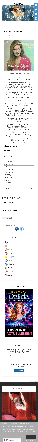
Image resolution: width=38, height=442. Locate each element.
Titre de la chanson (9, 202)
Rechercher (7, 218)
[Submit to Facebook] (17, 229)
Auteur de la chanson (10, 210)
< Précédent (8, 188)
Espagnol (7, 35)
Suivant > (31, 188)
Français (10, 440)
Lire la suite (19, 409)
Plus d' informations (30, 440)
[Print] (29, 73)
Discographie (19, 389)
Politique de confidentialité (22, 365)
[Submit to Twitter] (21, 229)
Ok (27, 437)
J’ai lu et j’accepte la (19, 365)
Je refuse (32, 437)
